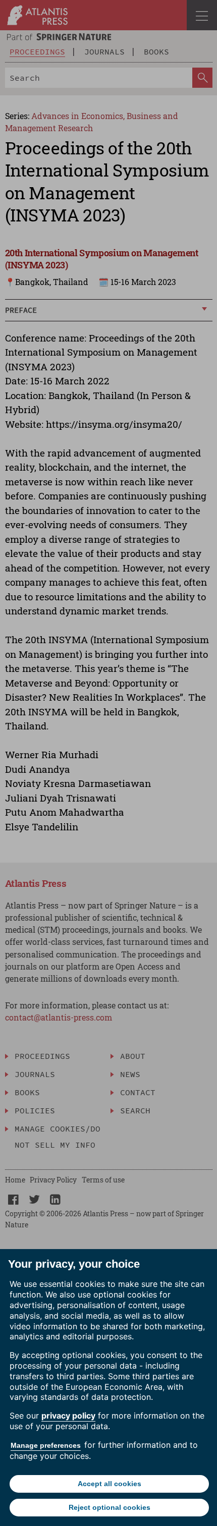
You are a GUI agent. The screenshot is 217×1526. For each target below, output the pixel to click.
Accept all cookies (109, 1484)
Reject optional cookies (109, 1507)
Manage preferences (46, 1445)
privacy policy (68, 1415)
